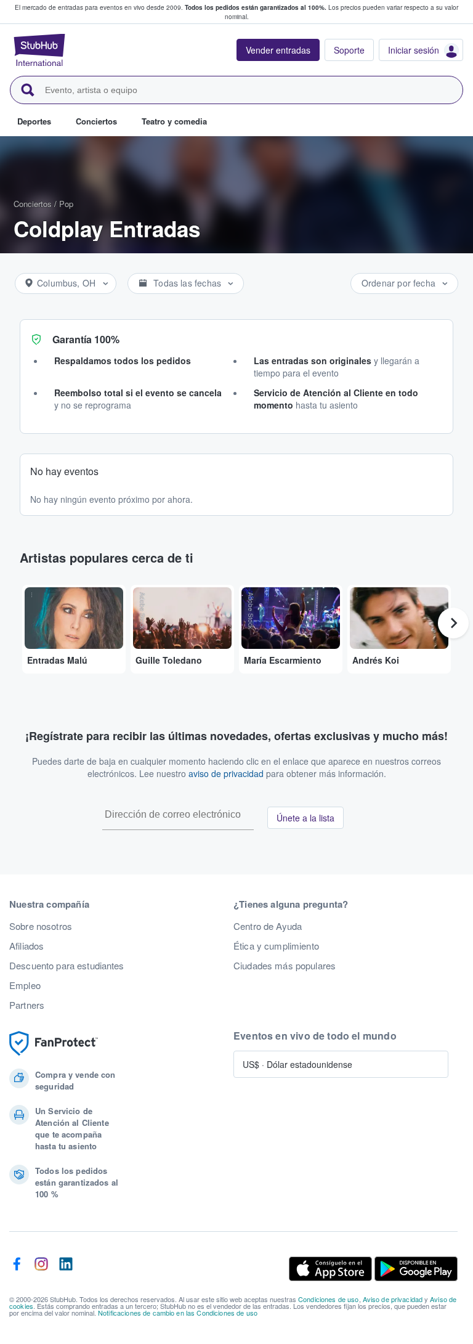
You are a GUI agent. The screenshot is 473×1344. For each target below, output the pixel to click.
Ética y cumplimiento (276, 946)
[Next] (453, 623)
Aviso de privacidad (393, 1299)
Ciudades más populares (284, 966)
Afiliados (26, 946)
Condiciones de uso (328, 1299)
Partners (26, 1005)
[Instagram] (41, 1268)
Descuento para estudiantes (66, 966)
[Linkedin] (66, 1268)
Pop (66, 204)
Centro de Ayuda (267, 926)
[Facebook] (16, 1268)
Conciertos (33, 204)
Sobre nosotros (40, 926)
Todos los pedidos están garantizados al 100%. (255, 7)
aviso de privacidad (226, 773)
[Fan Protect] (53, 1043)
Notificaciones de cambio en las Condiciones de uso (177, 1313)
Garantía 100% (85, 339)
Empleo (25, 985)
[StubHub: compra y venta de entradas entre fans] (39, 49)
